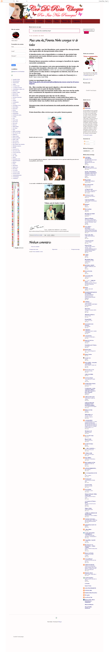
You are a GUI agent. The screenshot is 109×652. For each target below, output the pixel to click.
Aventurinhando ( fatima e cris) (18, 89)
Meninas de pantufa (16, 137)
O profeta (14, 154)
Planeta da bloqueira (16, 160)
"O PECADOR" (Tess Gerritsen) (91, 201)
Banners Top (66, 21)
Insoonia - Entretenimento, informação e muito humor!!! (91, 172)
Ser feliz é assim (88, 315)
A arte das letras (88, 335)
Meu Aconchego (88, 209)
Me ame (86, 445)
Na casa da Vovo (16, 149)
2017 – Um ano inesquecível (90, 351)
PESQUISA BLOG (89, 573)
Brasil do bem (15, 94)
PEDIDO (86, 526)
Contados (40, 21)
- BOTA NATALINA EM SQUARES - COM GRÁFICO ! (91, 536)
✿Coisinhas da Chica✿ (89, 213)
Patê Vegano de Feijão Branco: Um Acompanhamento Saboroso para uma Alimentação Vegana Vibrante (91, 221)
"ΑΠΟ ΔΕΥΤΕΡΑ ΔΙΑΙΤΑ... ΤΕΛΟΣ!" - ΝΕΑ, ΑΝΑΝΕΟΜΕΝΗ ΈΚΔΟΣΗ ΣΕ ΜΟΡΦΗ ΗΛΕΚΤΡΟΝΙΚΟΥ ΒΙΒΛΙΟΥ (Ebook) (91, 249)
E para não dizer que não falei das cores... (90, 561)
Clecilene (14, 100)
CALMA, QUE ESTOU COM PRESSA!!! (90, 533)
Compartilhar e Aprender (90, 540)
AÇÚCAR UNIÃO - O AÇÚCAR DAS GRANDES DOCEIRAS (91, 521)
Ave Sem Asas (88, 358)
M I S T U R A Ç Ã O (89, 369)
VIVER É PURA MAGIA (90, 383)
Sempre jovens (15, 167)
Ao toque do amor (16, 85)
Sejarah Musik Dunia (89, 509)
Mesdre (86, 287)
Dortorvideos (15, 108)
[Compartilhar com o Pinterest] (53, 235)
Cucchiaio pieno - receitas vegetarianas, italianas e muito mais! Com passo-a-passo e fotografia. (90, 390)
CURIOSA (87, 301)
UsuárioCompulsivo (89, 577)
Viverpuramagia (16, 176)
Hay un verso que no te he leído (91, 168)
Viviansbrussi (15, 178)
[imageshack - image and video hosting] (56, 618)
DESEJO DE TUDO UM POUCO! (89, 464)
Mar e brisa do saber (16, 132)
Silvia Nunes (15, 168)
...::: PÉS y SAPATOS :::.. (90, 448)
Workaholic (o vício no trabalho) (91, 515)
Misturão (14, 147)
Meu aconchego (16, 141)
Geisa (14, 118)
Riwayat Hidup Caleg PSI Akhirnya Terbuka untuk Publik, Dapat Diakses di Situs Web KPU (91, 230)
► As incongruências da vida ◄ (91, 473)
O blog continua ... (88, 475)
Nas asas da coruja (16, 150)
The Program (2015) (89, 440)
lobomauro (87, 204)
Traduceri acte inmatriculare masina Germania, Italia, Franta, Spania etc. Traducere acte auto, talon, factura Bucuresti (91, 567)
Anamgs (14, 84)
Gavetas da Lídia (88, 484)
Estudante (86, 411)
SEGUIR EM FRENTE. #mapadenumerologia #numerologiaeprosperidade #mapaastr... (90, 296)
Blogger (86, 205)
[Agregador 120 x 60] (87, 79)
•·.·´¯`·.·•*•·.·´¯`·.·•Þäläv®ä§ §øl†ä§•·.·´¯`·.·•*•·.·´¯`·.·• (90, 281)
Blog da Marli (87, 180)
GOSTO (86, 359)
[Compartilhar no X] (50, 235)
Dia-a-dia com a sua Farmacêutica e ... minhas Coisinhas (90, 546)
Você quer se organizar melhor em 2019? (90, 310)
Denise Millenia (88, 457)
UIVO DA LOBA (88, 590)
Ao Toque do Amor (89, 189)
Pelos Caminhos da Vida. (90, 462)
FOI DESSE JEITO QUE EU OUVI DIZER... (91, 293)
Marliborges (15, 134)
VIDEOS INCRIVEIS (89, 564)
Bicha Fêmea (87, 308)
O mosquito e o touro (89, 490)
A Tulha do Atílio (88, 453)
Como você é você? (88, 320)
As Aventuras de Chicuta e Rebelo (90, 502)
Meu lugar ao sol (16, 142)
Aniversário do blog (88, 370)
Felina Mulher (15, 111)
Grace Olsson (15, 121)
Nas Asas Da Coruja (89, 435)
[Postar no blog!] (49, 235)
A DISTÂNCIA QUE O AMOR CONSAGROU (90, 331)
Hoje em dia (15, 123)
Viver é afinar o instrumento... (88, 227)
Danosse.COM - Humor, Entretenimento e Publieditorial (90, 601)
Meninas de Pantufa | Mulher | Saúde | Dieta (91, 494)
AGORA (86, 256)
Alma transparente (16, 81)
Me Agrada (87, 595)
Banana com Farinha (89, 553)
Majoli (14, 129)
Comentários (87, 144)
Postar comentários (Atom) (38, 251)
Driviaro (14, 110)
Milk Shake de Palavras (90, 314)
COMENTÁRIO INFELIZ (90, 181)
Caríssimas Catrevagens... (90, 519)
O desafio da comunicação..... (90, 337)
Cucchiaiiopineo (16, 102)
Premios (48, 21)
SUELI (14, 163)
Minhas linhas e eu (89, 414)
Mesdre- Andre (15, 139)
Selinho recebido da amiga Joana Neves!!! (91, 549)
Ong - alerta (15, 155)
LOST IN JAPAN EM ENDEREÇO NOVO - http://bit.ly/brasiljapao (89, 404)
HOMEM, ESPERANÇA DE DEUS (90, 267)
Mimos (56, 21)
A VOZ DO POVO (88, 420)
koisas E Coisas (88, 585)
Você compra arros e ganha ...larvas (90, 379)
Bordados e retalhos (16, 92)
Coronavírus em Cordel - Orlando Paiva (89, 261)
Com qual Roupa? (88, 559)
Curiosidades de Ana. (17, 105)
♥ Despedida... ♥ (88, 214)
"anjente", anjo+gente (89, 288)
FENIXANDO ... (88, 349)
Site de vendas (29, 21)
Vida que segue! (88, 185)
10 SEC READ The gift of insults (90, 236)
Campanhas (76, 21)
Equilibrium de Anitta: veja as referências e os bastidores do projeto (90, 175)
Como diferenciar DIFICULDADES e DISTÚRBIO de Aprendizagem (91, 304)
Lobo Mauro (15, 128)
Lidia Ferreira (87, 108)
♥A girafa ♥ (87, 346)
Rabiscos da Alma (88, 410)
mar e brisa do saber (89, 184)
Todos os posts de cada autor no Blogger (91, 579)
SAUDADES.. (87, 341)
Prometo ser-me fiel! (88, 486)
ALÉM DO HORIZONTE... (90, 468)
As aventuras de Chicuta (17, 87)
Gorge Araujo (15, 120)
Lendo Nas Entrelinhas (89, 199)
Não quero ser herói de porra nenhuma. (90, 504)
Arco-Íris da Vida (88, 597)
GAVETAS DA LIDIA (17, 115)
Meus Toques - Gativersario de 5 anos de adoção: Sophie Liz (91, 191)
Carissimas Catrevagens (17, 97)
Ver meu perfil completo (87, 135)
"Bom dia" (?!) (87, 277)
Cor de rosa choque (89, 377)
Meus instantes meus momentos (19, 144)
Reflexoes (14, 162)
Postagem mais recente (34, 249)
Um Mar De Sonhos (89, 443)
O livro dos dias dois (17, 152)
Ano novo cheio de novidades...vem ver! (89, 416)
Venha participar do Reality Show (90, 481)
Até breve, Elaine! (88, 242)
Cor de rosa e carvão (89, 195)
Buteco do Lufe (15, 95)
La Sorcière (87, 583)
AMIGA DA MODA (89, 374)
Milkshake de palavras (17, 146)
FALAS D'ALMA (88, 271)
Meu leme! (87, 210)
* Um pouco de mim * (89, 240)
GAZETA (14, 116)
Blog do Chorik (88, 439)
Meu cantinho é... (88, 469)
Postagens (87, 141)
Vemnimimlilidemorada (17, 175)
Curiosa (14, 103)
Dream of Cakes (88, 245)
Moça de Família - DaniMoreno (88, 607)
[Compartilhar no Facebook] (52, 235)
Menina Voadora (88, 354)
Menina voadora (16, 136)
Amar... (86, 272)
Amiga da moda (16, 82)
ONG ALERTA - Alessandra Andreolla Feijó (91, 363)
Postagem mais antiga (75, 249)
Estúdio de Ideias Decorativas (91, 592)
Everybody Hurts (88, 384)
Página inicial (54, 249)
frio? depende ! (88, 326)
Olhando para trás (88, 432)
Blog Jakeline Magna (89, 259)
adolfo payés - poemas (89, 167)
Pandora (14, 157)
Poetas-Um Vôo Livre (89, 340)
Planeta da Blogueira (89, 604)
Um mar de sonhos (16, 171)
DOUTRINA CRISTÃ (89, 265)
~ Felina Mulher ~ (88, 529)
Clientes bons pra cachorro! (90, 196)
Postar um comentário (35, 246)
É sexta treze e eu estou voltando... (89, 555)
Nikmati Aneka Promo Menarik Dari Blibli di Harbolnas (91, 283)
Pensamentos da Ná (16, 159)
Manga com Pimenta (16, 131)
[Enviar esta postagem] (45, 235)
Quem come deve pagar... (89, 454)
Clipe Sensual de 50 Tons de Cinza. (90, 497)
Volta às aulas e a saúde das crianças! (90, 398)
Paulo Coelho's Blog (89, 235)
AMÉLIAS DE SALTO (89, 397)
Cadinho (86, 254)
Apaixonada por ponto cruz (90, 524)
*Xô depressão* (88, 479)
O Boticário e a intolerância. (90, 459)
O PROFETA (87, 330)
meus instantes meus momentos (89, 324)
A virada (86, 541)
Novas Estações (88, 489)
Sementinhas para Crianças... (91, 345)
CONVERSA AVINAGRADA (88, 158)
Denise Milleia (15, 107)
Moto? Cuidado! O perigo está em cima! (90, 365)
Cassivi (14, 98)
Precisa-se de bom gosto (89, 449)
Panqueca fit (87, 393)
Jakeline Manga (16, 126)
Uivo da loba (15, 170)
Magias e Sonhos (88, 508)
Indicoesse (15, 124)
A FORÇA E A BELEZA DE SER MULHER (91, 513)
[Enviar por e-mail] (47, 235)
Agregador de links (16, 79)
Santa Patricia (15, 165)
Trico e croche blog (16, 21)
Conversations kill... (89, 275)
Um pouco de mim (16, 173)
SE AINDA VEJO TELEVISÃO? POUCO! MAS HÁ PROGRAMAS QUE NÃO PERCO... (91, 161)
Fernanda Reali (15, 113)
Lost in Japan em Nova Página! (90, 406)
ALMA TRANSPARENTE (90, 588)
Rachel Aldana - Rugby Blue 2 (90, 574)
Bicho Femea (15, 90)
